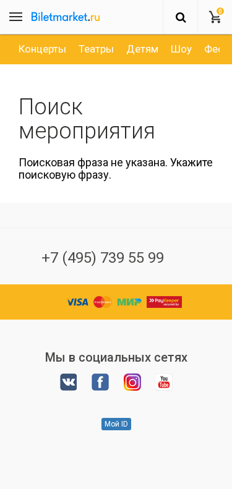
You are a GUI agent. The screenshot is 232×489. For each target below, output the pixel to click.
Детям (142, 49)
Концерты (42, 49)
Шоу (181, 49)
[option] (42, 49)
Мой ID (116, 424)
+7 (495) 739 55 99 (102, 258)
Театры (96, 49)
